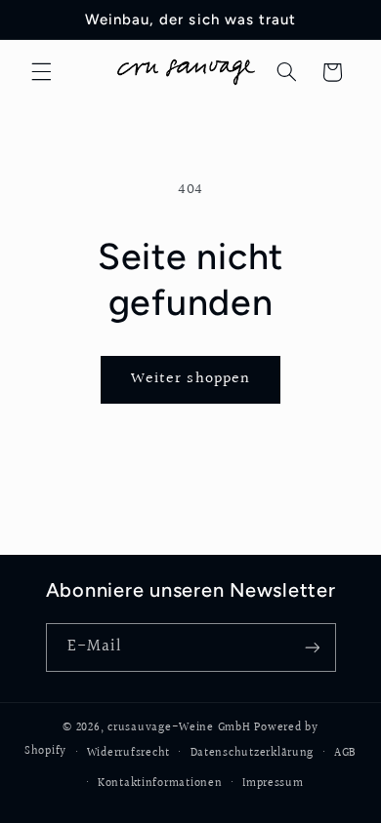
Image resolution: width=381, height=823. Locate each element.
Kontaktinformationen (160, 783)
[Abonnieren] (311, 647)
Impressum (273, 783)
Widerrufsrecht (128, 753)
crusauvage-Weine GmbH (178, 728)
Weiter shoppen (190, 379)
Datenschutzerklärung (252, 753)
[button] (41, 72)
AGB (345, 753)
